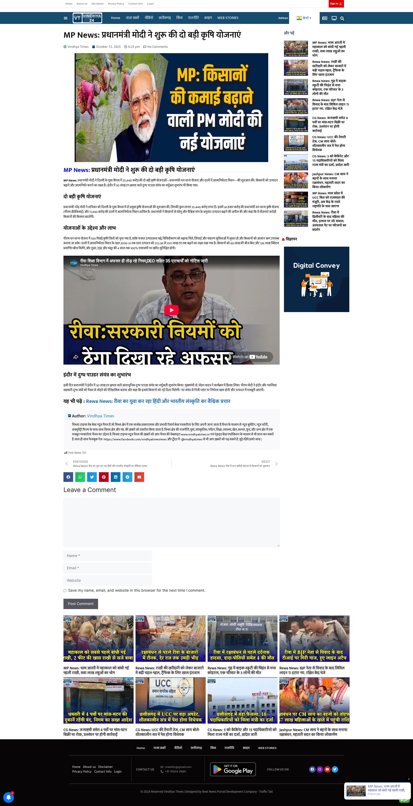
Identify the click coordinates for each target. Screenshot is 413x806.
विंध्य (179, 18)
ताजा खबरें (132, 18)
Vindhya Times (100, 416)
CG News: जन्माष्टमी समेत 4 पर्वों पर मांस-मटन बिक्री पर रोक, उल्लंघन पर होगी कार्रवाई (330, 124)
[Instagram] (320, 769)
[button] (66, 18)
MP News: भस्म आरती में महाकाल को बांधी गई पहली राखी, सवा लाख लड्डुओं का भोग (329, 49)
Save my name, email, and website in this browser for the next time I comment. (136, 590)
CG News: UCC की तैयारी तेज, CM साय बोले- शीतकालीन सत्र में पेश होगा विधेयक (329, 143)
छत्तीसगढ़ (165, 18)
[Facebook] (312, 769)
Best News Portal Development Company (229, 791)
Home (69, 3)
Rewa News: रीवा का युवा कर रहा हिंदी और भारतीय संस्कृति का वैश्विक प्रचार (158, 401)
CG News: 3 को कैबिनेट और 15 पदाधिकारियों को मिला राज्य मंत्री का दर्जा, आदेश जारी (330, 160)
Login (150, 3)
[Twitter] (335, 769)
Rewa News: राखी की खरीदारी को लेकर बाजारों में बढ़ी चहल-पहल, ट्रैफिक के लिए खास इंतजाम (329, 68)
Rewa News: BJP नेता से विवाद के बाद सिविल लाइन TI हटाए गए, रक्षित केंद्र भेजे (330, 104)
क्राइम (208, 18)
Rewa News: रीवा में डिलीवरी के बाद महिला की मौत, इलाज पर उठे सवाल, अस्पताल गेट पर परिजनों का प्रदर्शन (329, 221)
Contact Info (135, 3)
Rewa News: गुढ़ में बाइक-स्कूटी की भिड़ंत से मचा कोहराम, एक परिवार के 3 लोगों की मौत (329, 87)
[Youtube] (327, 769)
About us (82, 3)
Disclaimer (98, 3)
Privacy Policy (116, 3)
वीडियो (149, 18)
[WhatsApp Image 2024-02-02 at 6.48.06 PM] (316, 311)
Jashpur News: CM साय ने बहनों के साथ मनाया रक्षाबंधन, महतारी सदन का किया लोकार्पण (330, 180)
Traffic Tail (266, 791)
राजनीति (193, 18)
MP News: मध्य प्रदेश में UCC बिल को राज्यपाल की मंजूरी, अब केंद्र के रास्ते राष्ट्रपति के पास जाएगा (328, 199)
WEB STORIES (228, 18)
